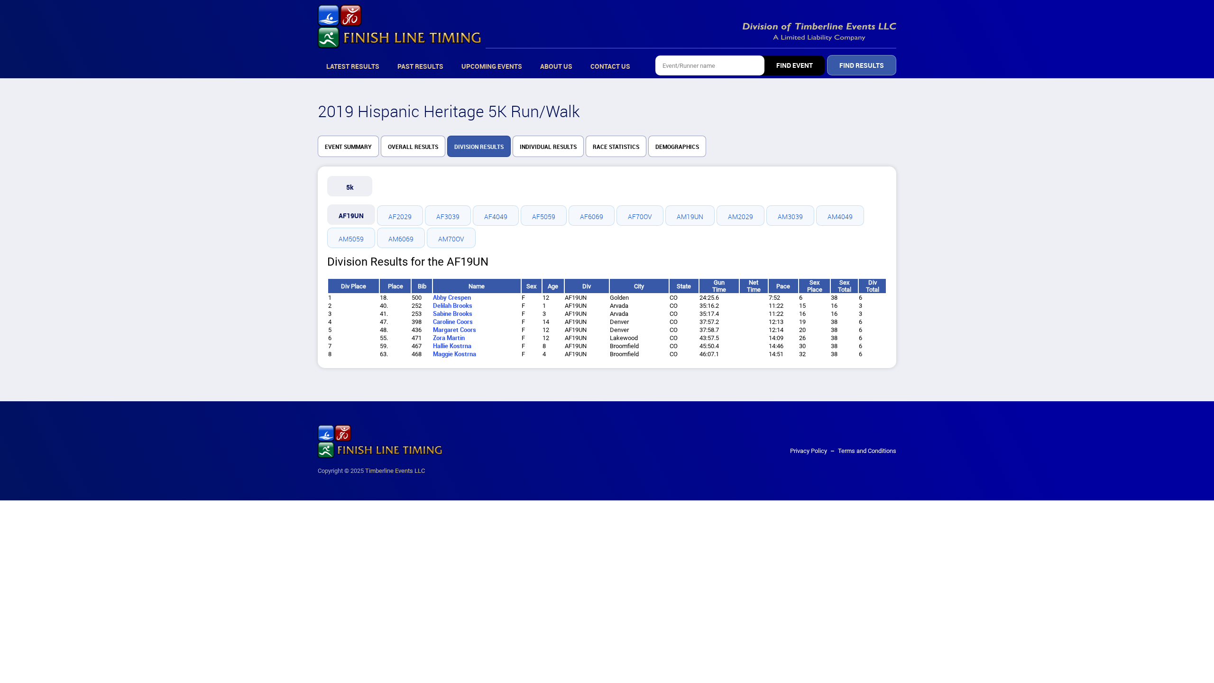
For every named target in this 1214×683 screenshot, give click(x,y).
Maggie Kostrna (454, 354)
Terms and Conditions (867, 450)
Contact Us (610, 66)
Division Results (479, 147)
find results (861, 65)
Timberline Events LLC (395, 470)
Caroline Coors (453, 321)
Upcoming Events (491, 66)
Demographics (677, 147)
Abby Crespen (452, 297)
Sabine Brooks (452, 313)
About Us (556, 66)
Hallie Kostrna (452, 346)
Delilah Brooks (452, 305)
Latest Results (352, 66)
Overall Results (413, 147)
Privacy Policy (808, 450)
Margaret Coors (454, 329)
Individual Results (548, 147)
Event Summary (348, 147)
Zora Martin (449, 338)
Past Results (420, 66)
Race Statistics (616, 147)
